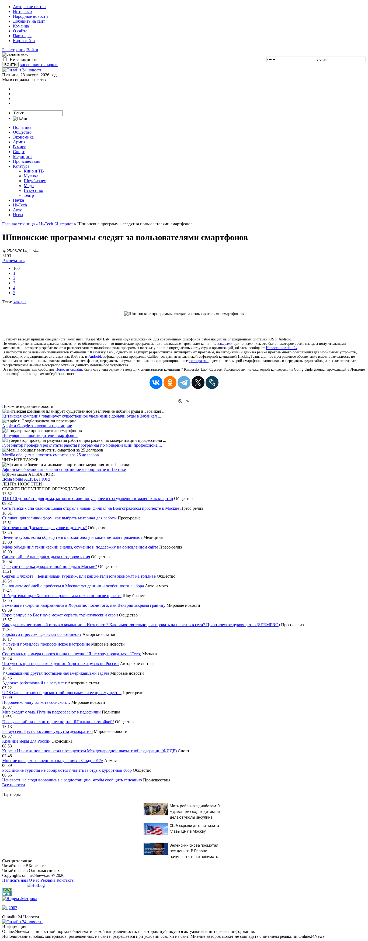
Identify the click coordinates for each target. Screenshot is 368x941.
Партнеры (22, 35)
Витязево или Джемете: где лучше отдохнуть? (44, 527)
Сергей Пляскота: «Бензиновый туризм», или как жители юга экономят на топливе (79, 576)
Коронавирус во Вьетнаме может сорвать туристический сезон (60, 615)
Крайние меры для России (26, 741)
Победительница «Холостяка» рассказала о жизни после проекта (61, 595)
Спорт (19, 151)
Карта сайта (24, 40)
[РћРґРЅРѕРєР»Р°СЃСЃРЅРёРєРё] (170, 382)
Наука (18, 200)
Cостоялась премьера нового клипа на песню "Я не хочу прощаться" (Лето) (71, 654)
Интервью (22, 11)
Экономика (23, 137)
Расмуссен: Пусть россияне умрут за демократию (47, 731)
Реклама (47, 880)
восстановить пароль (39, 64)
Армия (19, 142)
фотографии (199, 361)
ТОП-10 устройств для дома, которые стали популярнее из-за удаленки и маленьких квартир (87, 498)
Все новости (13, 785)
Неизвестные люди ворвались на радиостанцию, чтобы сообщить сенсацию (72, 780)
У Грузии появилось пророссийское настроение (46, 644)
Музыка (31, 176)
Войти (32, 49)
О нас (34, 880)
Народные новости (30, 16)
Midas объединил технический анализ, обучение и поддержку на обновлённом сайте (80, 547)
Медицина (22, 156)
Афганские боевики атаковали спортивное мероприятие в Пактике (64, 469)
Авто (17, 210)
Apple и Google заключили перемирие (37, 425)
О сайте (20, 31)
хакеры (19, 301)
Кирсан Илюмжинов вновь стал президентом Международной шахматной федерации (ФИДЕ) (89, 751)
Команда (21, 26)
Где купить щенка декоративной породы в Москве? (49, 566)
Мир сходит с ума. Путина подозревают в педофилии (51, 712)
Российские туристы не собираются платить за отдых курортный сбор (67, 770)
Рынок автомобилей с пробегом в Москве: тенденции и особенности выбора (73, 586)
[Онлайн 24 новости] (22, 921)
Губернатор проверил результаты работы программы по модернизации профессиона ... (82, 445)
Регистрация (13, 49)
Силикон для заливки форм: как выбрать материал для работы (59, 518)
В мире (19, 146)
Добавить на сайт (29, 21)
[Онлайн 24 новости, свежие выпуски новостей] (22, 70)
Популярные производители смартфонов (40, 435)
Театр (29, 195)
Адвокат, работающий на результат (34, 683)
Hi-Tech (20, 205)
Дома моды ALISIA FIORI (26, 479)
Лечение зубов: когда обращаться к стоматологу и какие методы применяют (72, 537)
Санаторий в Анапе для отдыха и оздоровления (46, 556)
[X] (198, 382)
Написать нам (15, 880)
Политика (22, 127)
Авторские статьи (29, 6)
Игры (18, 214)
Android (94, 356)
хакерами (224, 344)
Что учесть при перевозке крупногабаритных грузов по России (60, 663)
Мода (29, 185)
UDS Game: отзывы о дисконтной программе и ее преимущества (61, 692)
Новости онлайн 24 (281, 348)
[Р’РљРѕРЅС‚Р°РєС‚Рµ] (156, 382)
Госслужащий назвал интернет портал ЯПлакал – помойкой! (58, 721)
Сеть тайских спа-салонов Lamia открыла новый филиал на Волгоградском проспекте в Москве (90, 508)
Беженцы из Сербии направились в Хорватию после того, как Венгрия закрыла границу (83, 605)
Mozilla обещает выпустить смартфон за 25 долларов (50, 455)
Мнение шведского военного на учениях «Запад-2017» (52, 760)
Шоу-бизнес (35, 180)
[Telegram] (184, 382)
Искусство (33, 190)
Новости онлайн (68, 369)
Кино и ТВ (34, 171)
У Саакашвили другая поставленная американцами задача (55, 673)
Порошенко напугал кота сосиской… (36, 702)
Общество (22, 132)
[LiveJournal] (212, 382)
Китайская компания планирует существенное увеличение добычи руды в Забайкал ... (81, 416)
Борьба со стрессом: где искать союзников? (41, 634)
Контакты (66, 880)
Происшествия (26, 161)
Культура (21, 166)
